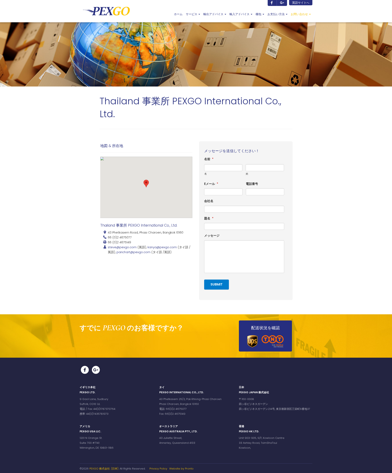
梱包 (259, 14)
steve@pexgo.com (122, 247)
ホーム (178, 14)
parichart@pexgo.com (133, 252)
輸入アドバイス (239, 14)
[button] (146, 183)
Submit (216, 284)
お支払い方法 (276, 14)
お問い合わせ (300, 14)
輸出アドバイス (213, 14)
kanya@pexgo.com (163, 247)
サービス (192, 14)
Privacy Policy (158, 469)
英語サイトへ (300, 3)
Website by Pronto (181, 469)
